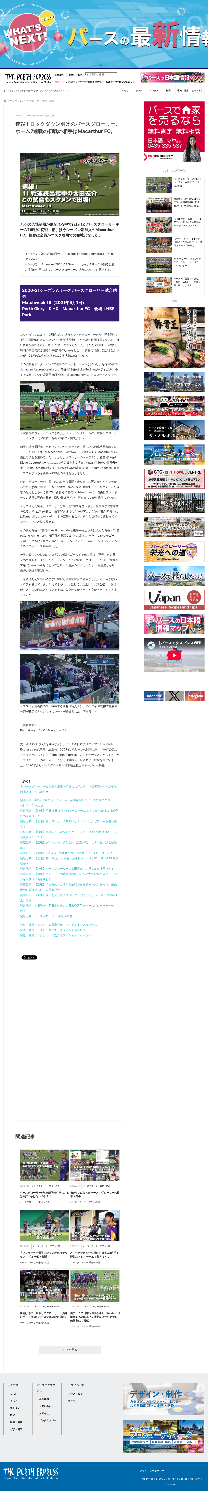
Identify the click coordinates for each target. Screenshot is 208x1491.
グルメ (139, 90)
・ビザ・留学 (15, 1429)
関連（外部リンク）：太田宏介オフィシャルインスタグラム (58, 924)
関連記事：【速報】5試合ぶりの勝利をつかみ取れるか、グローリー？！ (66, 853)
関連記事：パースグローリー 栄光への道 (46, 916)
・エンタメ (14, 1407)
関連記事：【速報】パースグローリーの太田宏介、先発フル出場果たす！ (67, 868)
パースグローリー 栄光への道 (40, 115)
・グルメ (12, 1400)
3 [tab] (107, 65)
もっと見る (70, 1349)
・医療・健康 (15, 1422)
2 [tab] (101, 65)
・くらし (12, 1393)
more (174, 300)
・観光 (11, 1415)
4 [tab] (113, 65)
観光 (168, 90)
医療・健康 (182, 90)
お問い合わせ (75, 74)
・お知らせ (43, 1413)
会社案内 (59, 74)
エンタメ (154, 90)
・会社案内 (43, 1399)
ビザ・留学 (197, 90)
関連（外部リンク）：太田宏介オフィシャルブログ (53, 930)
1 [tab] (95, 65)
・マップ (70, 1400)
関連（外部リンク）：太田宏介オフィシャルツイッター (55, 935)
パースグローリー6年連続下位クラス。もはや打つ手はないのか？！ (100, 81)
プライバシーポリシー (152, 1470)
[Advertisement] (44, 1046)
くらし (125, 90)
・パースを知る (74, 1393)
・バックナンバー (46, 1420)
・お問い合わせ (45, 1406)
